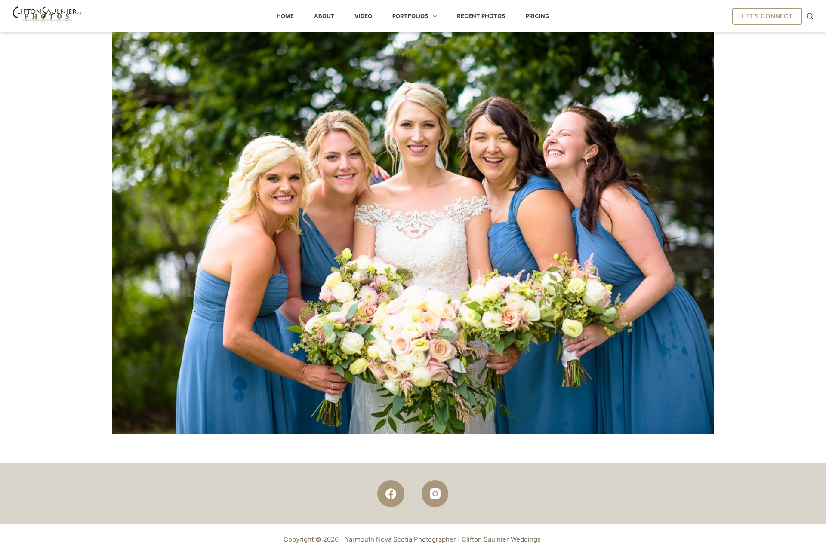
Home (285, 15)
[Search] (810, 16)
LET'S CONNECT (767, 16)
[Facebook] (390, 493)
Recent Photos (481, 15)
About (324, 15)
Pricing (537, 15)
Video (363, 15)
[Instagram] (435, 493)
